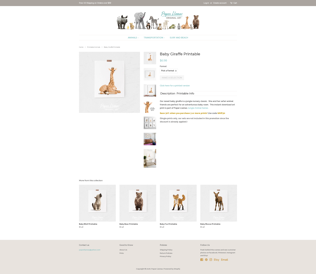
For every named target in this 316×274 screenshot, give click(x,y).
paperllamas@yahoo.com (89, 250)
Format (163, 66)
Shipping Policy (166, 250)
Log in (206, 3)
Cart (235, 3)
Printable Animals (93, 47)
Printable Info (185, 93)
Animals (133, 37)
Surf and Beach (179, 37)
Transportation (154, 37)
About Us (123, 250)
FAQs (121, 253)
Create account (220, 3)
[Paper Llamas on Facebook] (201, 260)
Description (167, 93)
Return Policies (166, 253)
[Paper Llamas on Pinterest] (206, 260)
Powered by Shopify (172, 269)
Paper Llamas (157, 269)
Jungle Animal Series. (198, 108)
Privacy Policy (165, 256)
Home (81, 47)
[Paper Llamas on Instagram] (210, 260)
